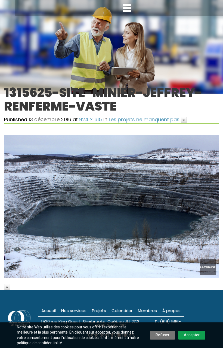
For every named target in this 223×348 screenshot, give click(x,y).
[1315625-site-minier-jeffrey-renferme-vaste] (111, 206)
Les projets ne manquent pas (144, 119)
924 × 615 (90, 119)
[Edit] (184, 120)
